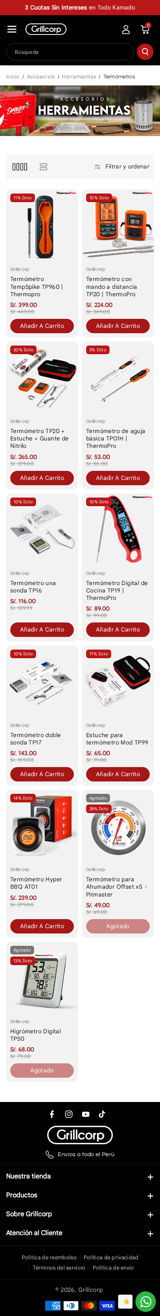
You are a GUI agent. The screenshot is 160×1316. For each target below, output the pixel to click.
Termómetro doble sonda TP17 (35, 738)
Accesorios (41, 76)
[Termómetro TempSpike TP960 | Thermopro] (42, 225)
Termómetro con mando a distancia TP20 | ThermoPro (111, 286)
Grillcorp (90, 1289)
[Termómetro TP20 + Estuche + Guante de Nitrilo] (42, 377)
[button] (12, 29)
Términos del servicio (59, 1267)
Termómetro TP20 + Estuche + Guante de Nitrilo (39, 438)
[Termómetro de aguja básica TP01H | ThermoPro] (118, 377)
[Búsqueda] (145, 52)
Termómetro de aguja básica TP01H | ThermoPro (116, 438)
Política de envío (113, 1267)
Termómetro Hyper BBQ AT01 (36, 883)
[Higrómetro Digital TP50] (42, 978)
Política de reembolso (49, 1257)
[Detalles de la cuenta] (126, 30)
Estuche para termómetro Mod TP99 (117, 738)
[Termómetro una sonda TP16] (42, 529)
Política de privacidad (111, 1257)
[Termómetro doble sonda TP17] (42, 681)
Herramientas (79, 76)
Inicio (13, 76)
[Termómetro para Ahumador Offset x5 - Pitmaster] (118, 826)
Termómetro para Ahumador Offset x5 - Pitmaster (116, 887)
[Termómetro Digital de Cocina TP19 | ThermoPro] (118, 529)
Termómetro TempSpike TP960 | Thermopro (36, 286)
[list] (43, 166)
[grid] (19, 166)
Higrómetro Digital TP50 (35, 1035)
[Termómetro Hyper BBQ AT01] (42, 826)
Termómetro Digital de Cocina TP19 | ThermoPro (117, 590)
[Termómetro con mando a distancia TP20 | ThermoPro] (118, 225)
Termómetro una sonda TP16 (33, 586)
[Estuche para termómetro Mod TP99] (118, 681)
